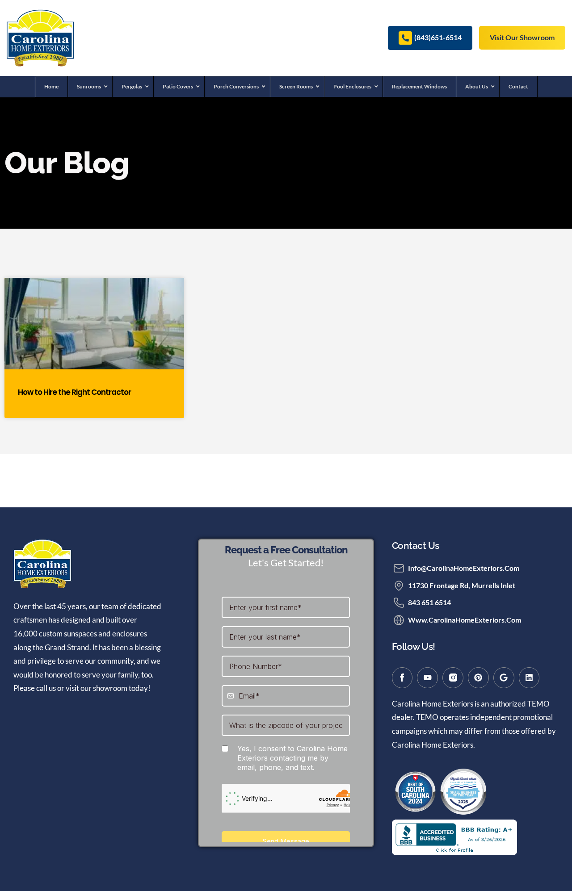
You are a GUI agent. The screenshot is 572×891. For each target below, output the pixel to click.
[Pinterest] (478, 677)
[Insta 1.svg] (452, 677)
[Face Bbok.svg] (402, 677)
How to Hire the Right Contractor (74, 392)
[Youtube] (427, 677)
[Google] (503, 677)
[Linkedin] (529, 677)
